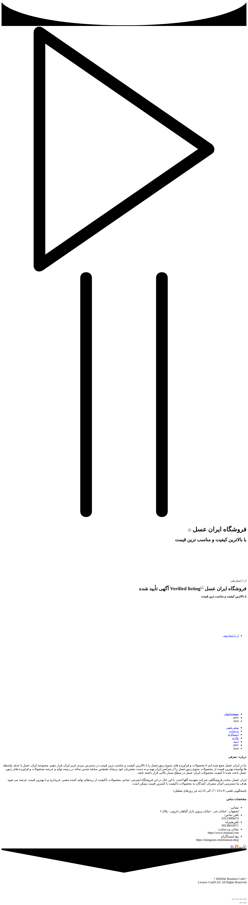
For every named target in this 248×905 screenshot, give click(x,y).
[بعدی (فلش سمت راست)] (241, 902)
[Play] (124, 270)
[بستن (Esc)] (244, 899)
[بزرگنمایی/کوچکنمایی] (233, 899)
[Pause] (124, 516)
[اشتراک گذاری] (241, 899)
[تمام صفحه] (237, 899)
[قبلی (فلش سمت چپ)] (244, 902)
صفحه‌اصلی (231, 714)
